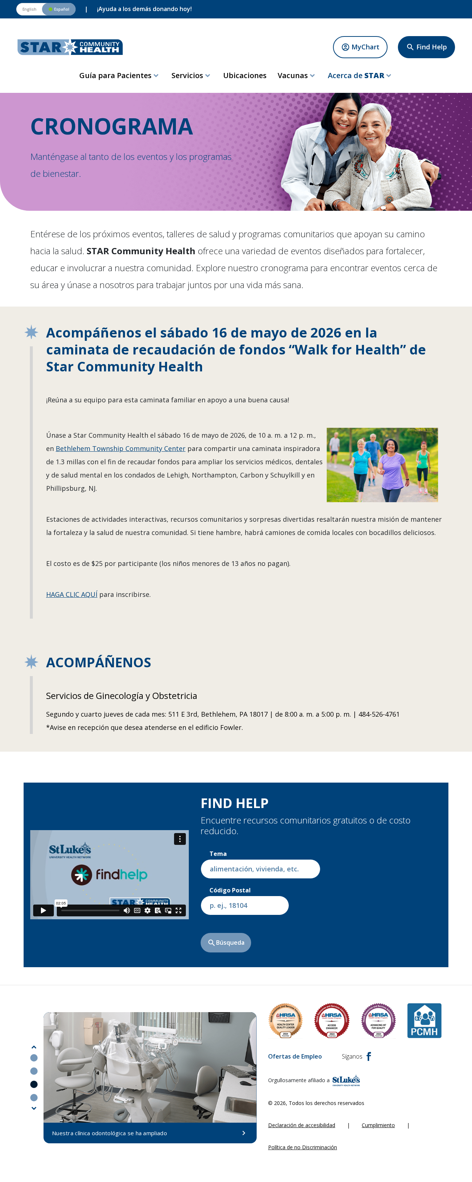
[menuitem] (119, 75)
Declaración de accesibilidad (301, 1125)
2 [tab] (34, 1071)
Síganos (352, 1056)
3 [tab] (34, 1084)
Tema (218, 854)
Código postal (230, 890)
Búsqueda (225, 942)
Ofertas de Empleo (295, 1056)
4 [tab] (34, 1097)
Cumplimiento (378, 1125)
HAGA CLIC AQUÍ (71, 594)
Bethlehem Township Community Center (120, 448)
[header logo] (70, 47)
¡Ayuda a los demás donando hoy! (144, 9)
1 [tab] (34, 1058)
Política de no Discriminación (302, 1147)
